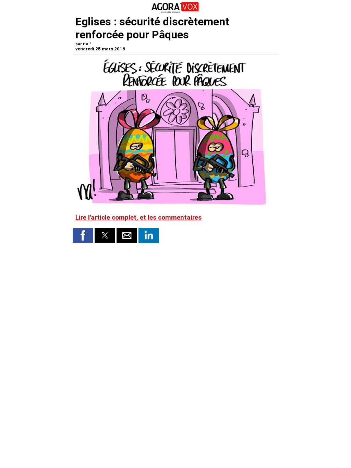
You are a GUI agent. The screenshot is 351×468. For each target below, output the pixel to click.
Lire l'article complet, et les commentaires (138, 217)
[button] (83, 235)
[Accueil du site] (175, 12)
